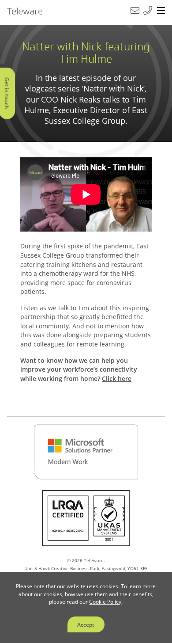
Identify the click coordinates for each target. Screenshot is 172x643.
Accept (85, 624)
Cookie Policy (105, 601)
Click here (116, 378)
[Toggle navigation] (161, 11)
